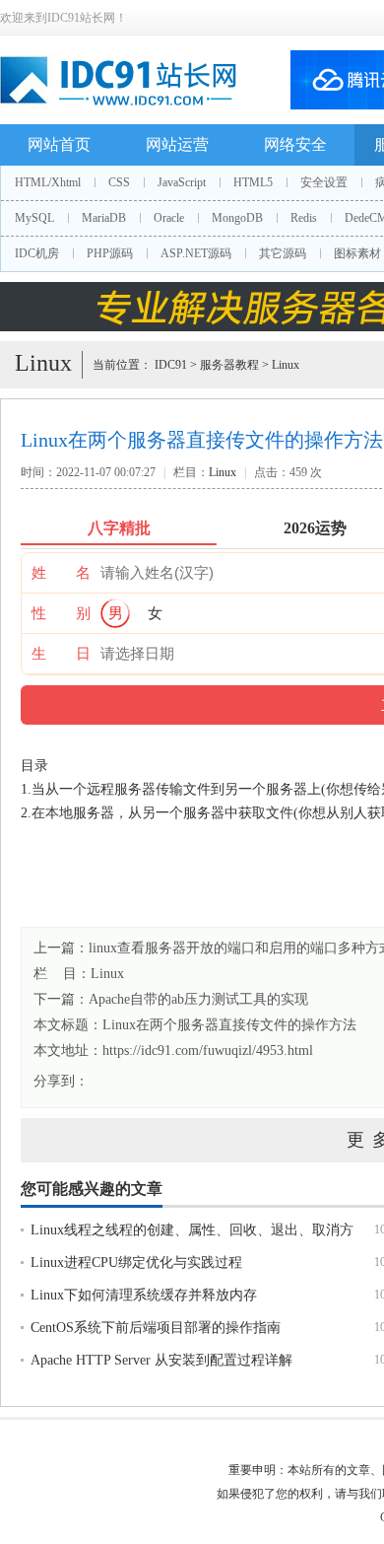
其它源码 (282, 253)
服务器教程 (229, 365)
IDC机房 (37, 253)
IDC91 (171, 365)
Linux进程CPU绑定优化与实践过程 (136, 1262)
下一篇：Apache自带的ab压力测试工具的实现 (170, 999)
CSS (119, 182)
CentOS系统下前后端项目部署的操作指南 (156, 1327)
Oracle (169, 218)
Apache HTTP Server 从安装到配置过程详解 (161, 1360)
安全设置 (324, 182)
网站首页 (59, 144)
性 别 (61, 613)
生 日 (61, 654)
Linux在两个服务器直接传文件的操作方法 (229, 1025)
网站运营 (177, 144)
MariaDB (104, 218)
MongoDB (237, 218)
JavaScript (182, 182)
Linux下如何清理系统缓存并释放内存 (144, 1295)
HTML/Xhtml (48, 182)
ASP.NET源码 (195, 253)
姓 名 (61, 573)
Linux (285, 365)
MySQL (34, 218)
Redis (303, 218)
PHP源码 (110, 253)
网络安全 (295, 144)
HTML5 (253, 182)
